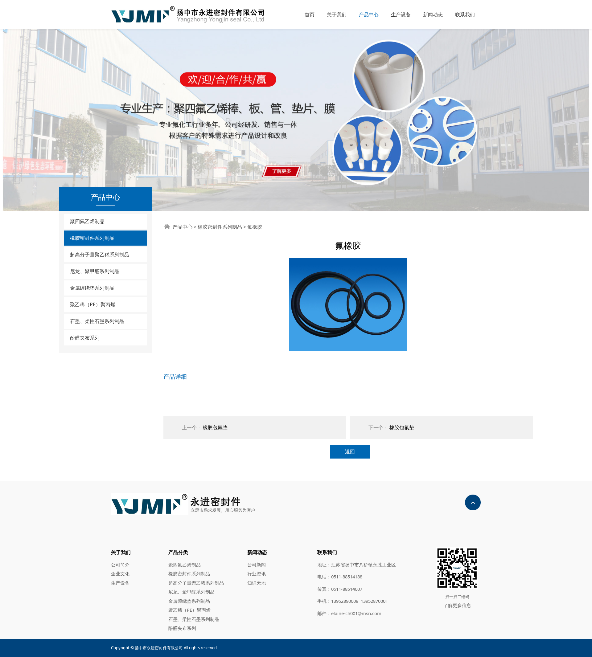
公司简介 (120, 564)
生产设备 (401, 14)
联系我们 (465, 14)
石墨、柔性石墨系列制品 (97, 321)
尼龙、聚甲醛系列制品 (94, 271)
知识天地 (256, 583)
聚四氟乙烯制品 (87, 221)
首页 (309, 14)
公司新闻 (256, 564)
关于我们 (337, 14)
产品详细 (175, 376)
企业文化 (120, 573)
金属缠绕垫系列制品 (92, 287)
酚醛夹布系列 (85, 337)
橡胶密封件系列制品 (92, 238)
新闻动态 (433, 14)
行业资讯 (256, 573)
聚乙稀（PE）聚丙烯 (92, 304)
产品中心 (369, 14)
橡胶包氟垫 (215, 427)
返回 (350, 451)
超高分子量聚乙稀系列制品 (99, 254)
